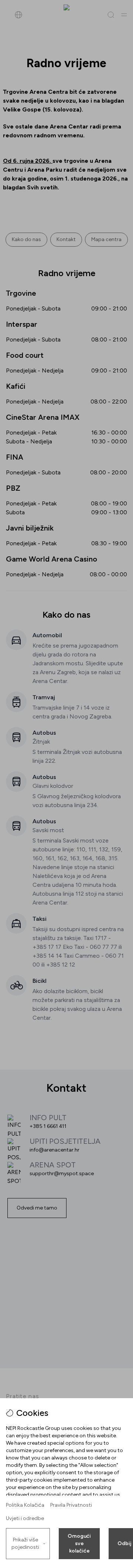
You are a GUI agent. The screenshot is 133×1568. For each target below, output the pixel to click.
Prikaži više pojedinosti (25, 1543)
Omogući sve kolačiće (79, 1543)
